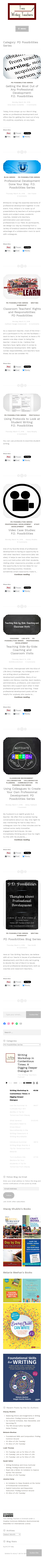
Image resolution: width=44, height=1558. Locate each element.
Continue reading (16, 574)
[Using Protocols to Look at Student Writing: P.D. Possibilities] (22, 402)
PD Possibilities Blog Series (22, 939)
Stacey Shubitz (31, 539)
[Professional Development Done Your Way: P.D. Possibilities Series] (22, 167)
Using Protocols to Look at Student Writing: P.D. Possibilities (22, 422)
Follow (8, 1195)
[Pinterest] (12, 1023)
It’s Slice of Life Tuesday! (15, 1441)
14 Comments (22, 948)
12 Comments (22, 542)
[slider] (29, 1083)
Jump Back (34, 1083)
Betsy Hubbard (31, 805)
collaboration (14, 780)
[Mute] (24, 1083)
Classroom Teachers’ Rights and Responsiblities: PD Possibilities (22, 312)
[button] (22, 1095)
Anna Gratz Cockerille (16, 105)
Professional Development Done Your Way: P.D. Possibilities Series (22, 184)
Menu (23, 29)
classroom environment (21, 778)
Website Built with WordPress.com (22, 1553)
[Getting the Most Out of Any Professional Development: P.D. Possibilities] (22, 67)
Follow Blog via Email (17, 1177)
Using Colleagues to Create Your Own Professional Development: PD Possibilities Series (22, 793)
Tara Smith (32, 945)
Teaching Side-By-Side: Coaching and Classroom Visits (22, 650)
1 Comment (22, 807)
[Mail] (20, 1023)
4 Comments (22, 196)
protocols (34, 415)
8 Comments (34, 324)
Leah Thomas (8, 1448)
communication (25, 783)
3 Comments (31, 105)
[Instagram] (8, 1023)
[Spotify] (16, 1023)
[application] (22, 1083)
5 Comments (30, 662)
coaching (14, 638)
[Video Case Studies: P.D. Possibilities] (22, 501)
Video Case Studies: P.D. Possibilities (22, 532)
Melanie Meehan (9, 1432)
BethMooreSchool (16, 662)
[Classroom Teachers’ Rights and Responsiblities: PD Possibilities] (22, 286)
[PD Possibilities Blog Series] (22, 905)
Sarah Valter (8, 1461)
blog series (9, 177)
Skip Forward (37, 1083)
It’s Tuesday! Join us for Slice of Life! (20, 1452)
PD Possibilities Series (22, 82)
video (29, 526)
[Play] (7, 1083)
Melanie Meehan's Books (17, 1272)
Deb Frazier (32, 193)
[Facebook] (4, 1023)
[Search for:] (22, 1032)
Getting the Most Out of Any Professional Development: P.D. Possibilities (22, 91)
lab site (25, 638)
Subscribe (33, 1014)
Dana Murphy (32, 431)
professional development (18, 524)
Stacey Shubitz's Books (17, 1208)
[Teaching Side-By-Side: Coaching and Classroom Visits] (22, 625)
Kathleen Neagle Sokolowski (16, 324)
